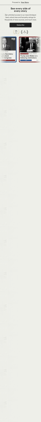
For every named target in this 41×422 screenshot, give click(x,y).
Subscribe (20, 25)
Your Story (25, 2)
